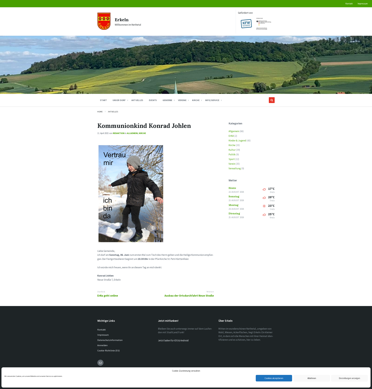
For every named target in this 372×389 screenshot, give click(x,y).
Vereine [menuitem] (182, 100)
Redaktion (118, 133)
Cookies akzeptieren (274, 378)
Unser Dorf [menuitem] (119, 100)
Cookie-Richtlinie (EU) (108, 350)
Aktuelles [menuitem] (137, 100)
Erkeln (122, 19)
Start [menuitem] (103, 100)
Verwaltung (235, 168)
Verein (232, 163)
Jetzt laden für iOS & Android (173, 340)
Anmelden (102, 345)
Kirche (142, 133)
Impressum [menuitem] (363, 3)
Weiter (210, 291)
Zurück (101, 291)
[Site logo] (103, 29)
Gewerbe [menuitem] (167, 100)
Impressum (103, 334)
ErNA (231, 135)
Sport (232, 159)
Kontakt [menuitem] (349, 3)
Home (100, 111)
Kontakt (101, 329)
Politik (232, 154)
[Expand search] (272, 100)
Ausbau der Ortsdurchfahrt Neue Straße (189, 295)
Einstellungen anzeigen (349, 378)
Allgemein (132, 133)
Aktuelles (113, 111)
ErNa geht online (107, 295)
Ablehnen (311, 378)
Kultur (232, 149)
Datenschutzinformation (109, 340)
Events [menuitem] (153, 100)
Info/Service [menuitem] (212, 100)
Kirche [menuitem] (196, 100)
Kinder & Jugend (237, 140)
